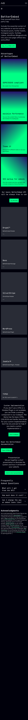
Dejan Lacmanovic (9, 518)
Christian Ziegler (21, 532)
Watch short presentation (14, 473)
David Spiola (17, 515)
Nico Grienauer (15, 527)
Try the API (14, 200)
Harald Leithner (10, 523)
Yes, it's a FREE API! (8, 46)
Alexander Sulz (10, 521)
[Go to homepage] (2, 8)
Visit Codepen (14, 434)
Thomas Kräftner (14, 525)
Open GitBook (6, 450)
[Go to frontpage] (3, 3)
